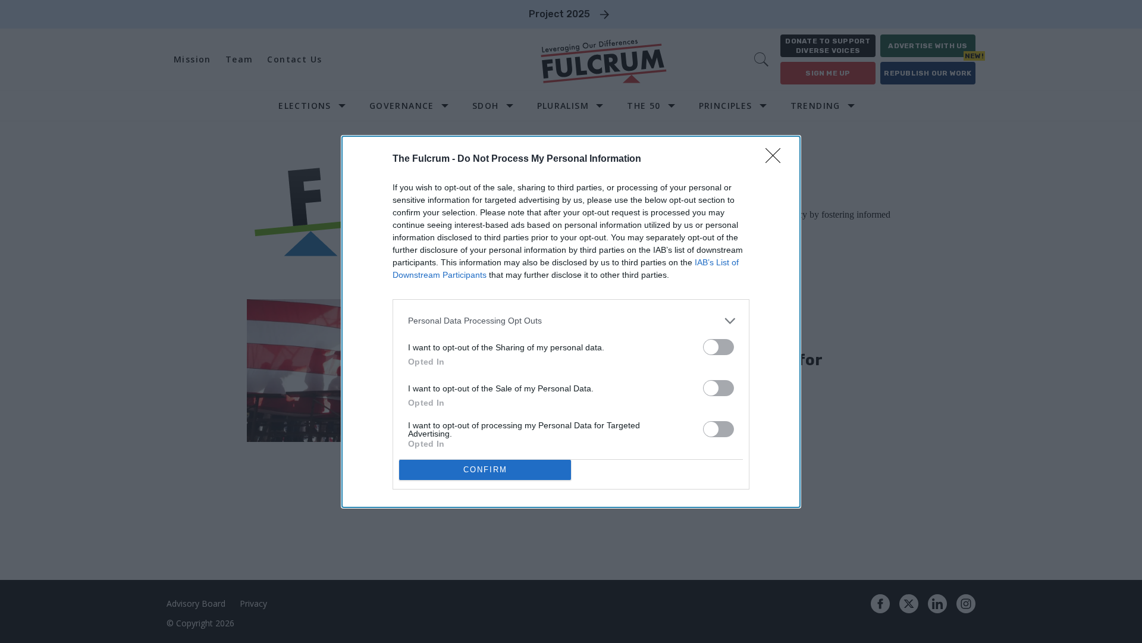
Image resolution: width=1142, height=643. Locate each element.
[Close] (776, 159)
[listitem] (571, 321)
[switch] (718, 347)
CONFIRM (485, 469)
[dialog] (571, 321)
